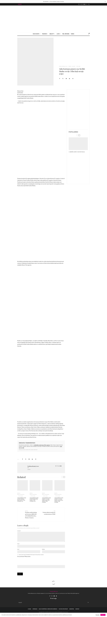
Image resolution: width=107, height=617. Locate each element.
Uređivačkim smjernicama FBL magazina (42, 445)
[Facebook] (78, 4)
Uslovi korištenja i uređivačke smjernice (48, 608)
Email (18, 549)
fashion (44, 33)
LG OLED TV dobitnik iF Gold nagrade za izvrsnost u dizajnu (80, 168)
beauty (52, 33)
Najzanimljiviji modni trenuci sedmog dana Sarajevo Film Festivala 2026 (21, 499)
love (58, 33)
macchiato (36, 33)
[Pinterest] (83, 4)
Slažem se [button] (103, 614)
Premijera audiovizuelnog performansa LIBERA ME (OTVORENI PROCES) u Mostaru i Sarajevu (31, 514)
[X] (80, 4)
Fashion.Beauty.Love (63, 66)
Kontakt (77, 608)
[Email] (72, 78)
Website (43, 549)
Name (18, 543)
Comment (19, 530)
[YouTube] (85, 4)
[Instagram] (81, 4)
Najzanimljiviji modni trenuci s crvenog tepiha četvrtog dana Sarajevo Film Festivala (58, 500)
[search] (88, 602)
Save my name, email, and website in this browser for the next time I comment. (31, 554)
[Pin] (66, 78)
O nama (29, 608)
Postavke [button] (98, 614)
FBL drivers (65, 33)
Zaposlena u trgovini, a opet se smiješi (80, 162)
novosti (73, 66)
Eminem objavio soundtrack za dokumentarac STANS (49, 512)
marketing (71, 608)
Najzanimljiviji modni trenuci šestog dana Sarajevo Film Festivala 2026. (34, 499)
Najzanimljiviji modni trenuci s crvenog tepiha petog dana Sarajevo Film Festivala (46, 500)
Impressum (35, 608)
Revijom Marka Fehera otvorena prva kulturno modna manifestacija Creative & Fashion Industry (81, 156)
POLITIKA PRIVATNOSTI (63, 608)
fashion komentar (20, 494)
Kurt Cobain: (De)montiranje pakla (80, 174)
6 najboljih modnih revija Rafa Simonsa (77, 151)
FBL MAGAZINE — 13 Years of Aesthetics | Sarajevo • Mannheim (53, 1)
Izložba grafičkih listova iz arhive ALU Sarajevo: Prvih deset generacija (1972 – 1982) (80, 180)
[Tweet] (62, 78)
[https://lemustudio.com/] (53, 14)
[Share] (59, 78)
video (72, 33)
